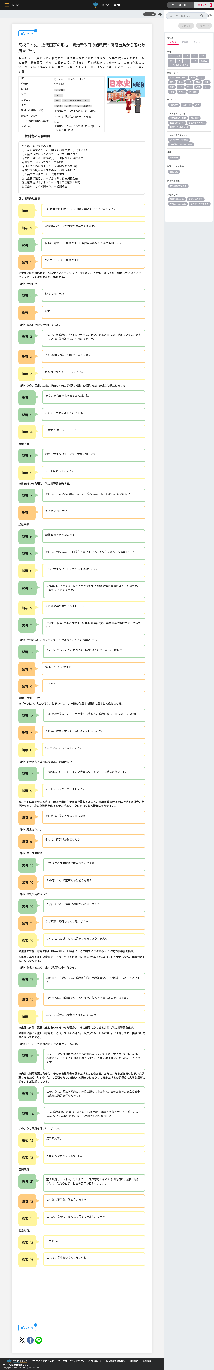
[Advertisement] (81, 1294)
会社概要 (147, 1361)
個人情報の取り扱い (115, 1361)
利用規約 (134, 1361)
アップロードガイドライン (71, 1361)
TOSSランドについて (43, 1361)
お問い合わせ (94, 1361)
